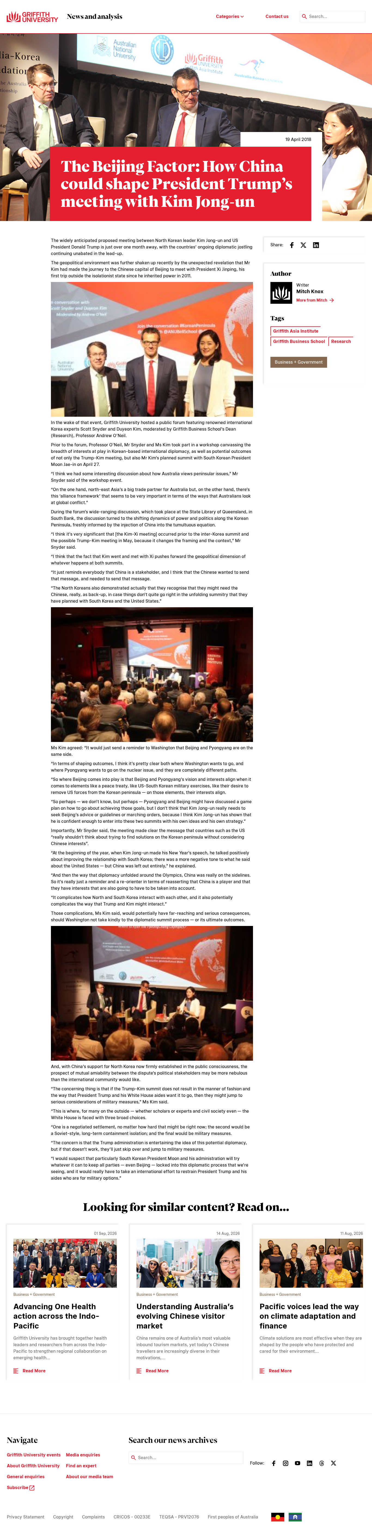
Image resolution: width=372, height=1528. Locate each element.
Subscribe (18, 1487)
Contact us (277, 16)
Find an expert (81, 1465)
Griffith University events (34, 1455)
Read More (34, 1370)
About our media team (89, 1476)
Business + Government (299, 362)
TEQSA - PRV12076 (179, 1517)
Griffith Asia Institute (295, 331)
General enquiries (26, 1476)
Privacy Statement (25, 1517)
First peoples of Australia (233, 1517)
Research (341, 341)
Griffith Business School (299, 341)
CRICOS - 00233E (132, 1517)
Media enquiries (83, 1455)
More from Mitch (311, 300)
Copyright (63, 1517)
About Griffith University (33, 1465)
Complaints (93, 1517)
